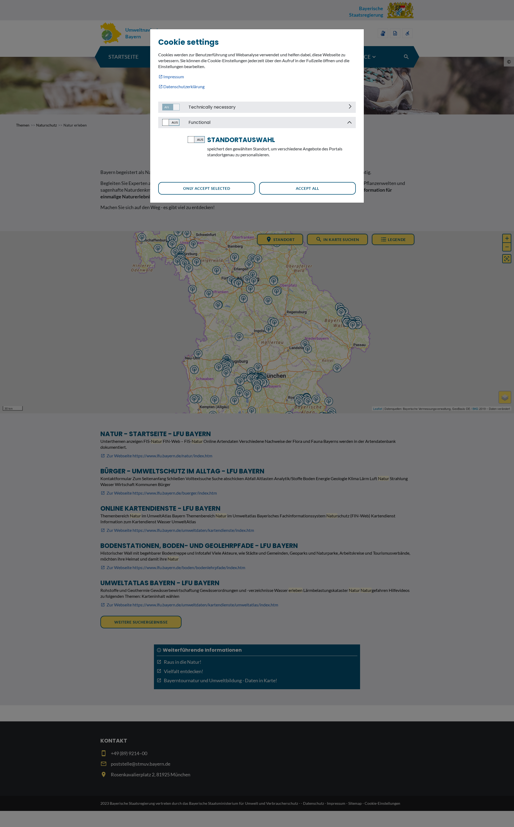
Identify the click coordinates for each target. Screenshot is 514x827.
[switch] (169, 107)
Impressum (173, 76)
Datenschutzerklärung (184, 86)
